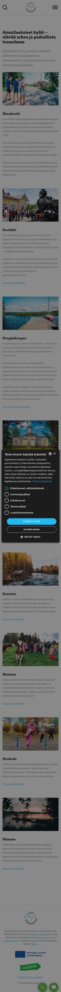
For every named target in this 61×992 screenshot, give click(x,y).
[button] (30, 537)
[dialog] (31, 496)
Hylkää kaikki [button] (31, 529)
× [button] (54, 453)
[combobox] (50, 453)
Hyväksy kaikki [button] (31, 521)
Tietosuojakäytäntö (42, 481)
